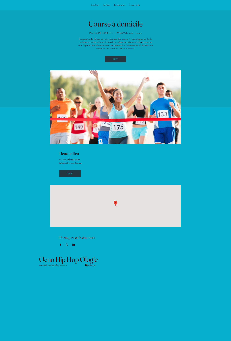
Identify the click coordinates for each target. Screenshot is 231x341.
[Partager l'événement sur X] (67, 245)
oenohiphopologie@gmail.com (53, 265)
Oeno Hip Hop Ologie (68, 259)
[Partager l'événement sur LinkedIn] (73, 245)
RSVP (115, 59)
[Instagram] (86, 265)
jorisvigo (91, 265)
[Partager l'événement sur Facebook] (60, 245)
